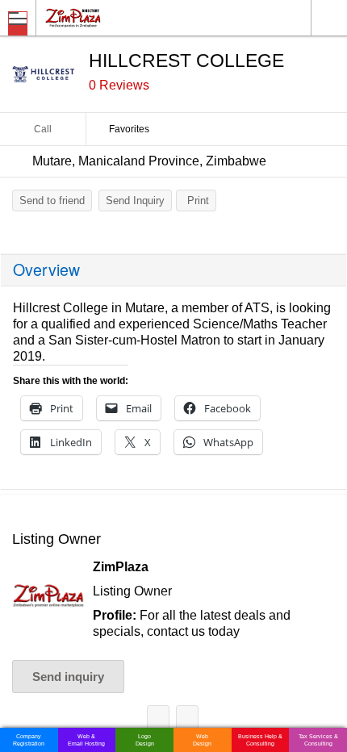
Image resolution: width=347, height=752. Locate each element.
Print (198, 200)
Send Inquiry (135, 200)
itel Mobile (187, 719)
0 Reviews (119, 85)
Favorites (129, 129)
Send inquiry (68, 676)
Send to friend (52, 200)
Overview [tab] (46, 269)
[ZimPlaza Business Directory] (111, 17)
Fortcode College (158, 719)
